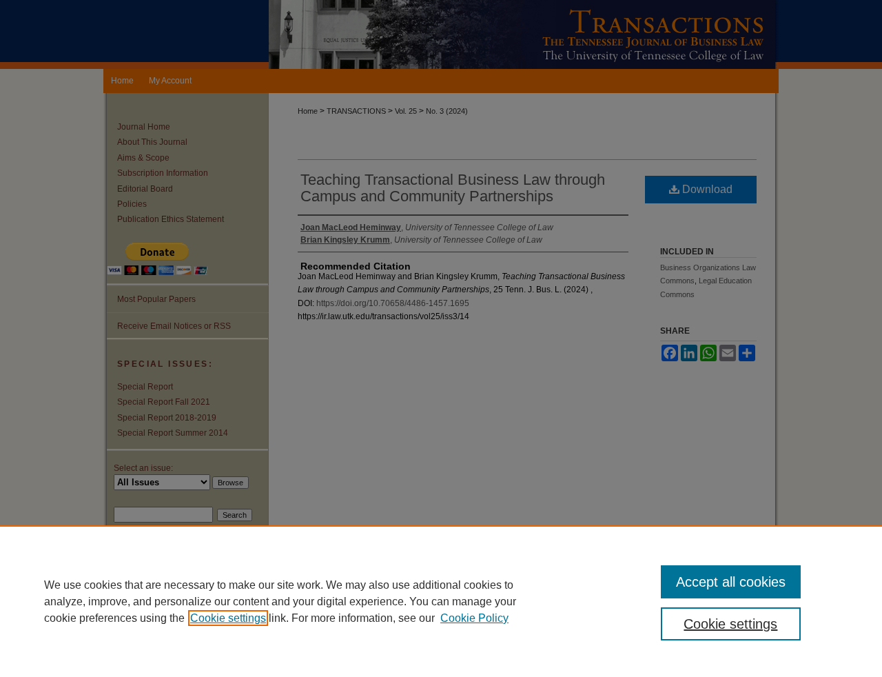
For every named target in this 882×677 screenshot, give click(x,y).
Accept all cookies (731, 581)
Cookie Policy (474, 618)
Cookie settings (228, 618)
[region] (441, 601)
